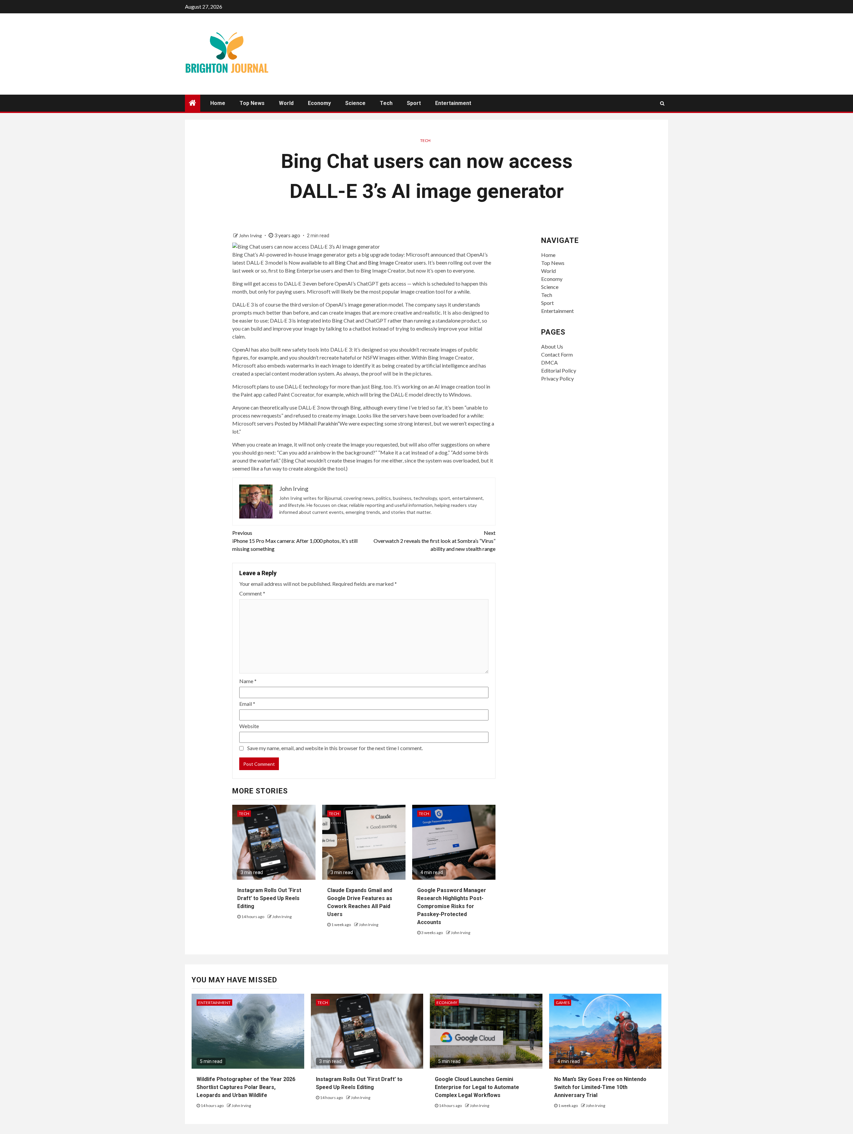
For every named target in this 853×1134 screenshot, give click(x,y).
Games (562, 1002)
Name (248, 681)
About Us (552, 346)
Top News (252, 103)
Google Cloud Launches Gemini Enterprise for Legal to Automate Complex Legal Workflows (477, 1087)
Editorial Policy (558, 370)
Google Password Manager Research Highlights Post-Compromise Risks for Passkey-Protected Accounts (451, 906)
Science (355, 103)
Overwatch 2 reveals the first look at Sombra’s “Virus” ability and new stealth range (434, 541)
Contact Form (557, 354)
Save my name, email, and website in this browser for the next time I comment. (335, 748)
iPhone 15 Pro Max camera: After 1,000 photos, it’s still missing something (295, 541)
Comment (252, 593)
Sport (414, 103)
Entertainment (453, 103)
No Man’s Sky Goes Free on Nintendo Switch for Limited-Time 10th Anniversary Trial (600, 1087)
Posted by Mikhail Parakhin (306, 423)
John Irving (251, 235)
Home (217, 103)
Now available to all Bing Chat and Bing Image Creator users (357, 262)
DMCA (549, 362)
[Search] (662, 103)
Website (249, 726)
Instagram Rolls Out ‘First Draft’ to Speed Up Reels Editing (269, 898)
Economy (319, 103)
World (286, 103)
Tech (386, 103)
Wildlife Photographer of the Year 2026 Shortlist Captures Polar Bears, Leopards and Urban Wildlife (246, 1087)
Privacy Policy (557, 378)
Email (247, 703)
